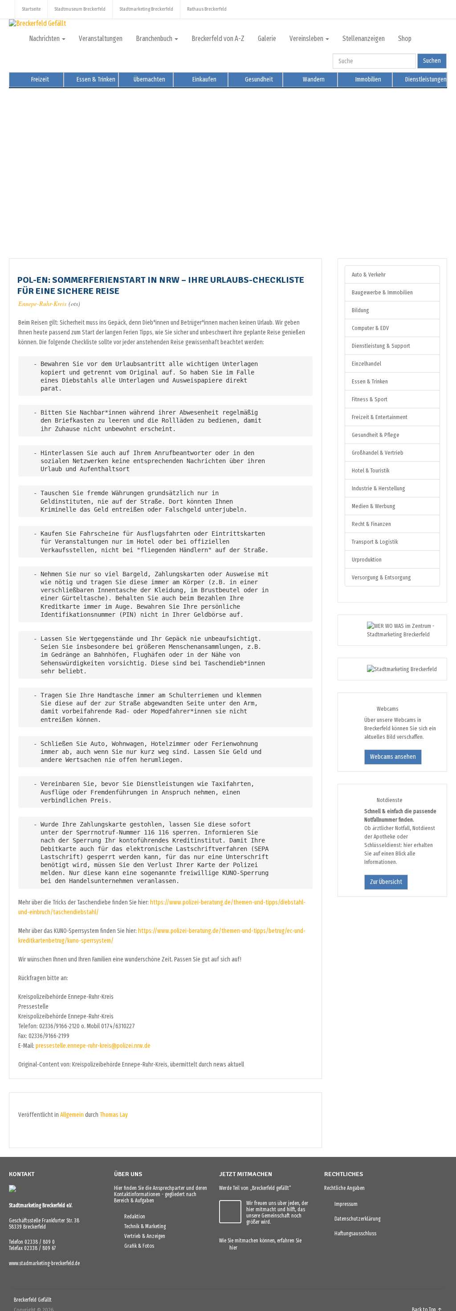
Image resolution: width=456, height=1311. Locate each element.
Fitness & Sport (369, 399)
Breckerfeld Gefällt (33, 1300)
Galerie (267, 38)
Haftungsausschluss (353, 1233)
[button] (23, 166)
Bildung (360, 310)
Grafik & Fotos (137, 1246)
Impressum (344, 1204)
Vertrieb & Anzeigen (142, 1236)
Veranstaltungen (100, 38)
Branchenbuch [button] (155, 38)
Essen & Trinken (95, 79)
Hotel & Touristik (370, 470)
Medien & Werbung (373, 506)
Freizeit (39, 79)
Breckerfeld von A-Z (217, 38)
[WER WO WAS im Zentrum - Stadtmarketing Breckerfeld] (392, 634)
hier (231, 1248)
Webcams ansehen (393, 757)
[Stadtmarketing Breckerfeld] (391, 669)
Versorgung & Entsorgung (381, 577)
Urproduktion (367, 559)
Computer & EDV (370, 328)
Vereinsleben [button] (307, 38)
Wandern (313, 79)
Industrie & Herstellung (378, 488)
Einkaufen (203, 79)
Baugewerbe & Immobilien (382, 292)
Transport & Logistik (375, 541)
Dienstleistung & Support (381, 345)
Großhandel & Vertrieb (377, 452)
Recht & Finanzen (371, 524)
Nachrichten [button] (45, 38)
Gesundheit (258, 79)
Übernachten (148, 79)
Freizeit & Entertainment (379, 417)
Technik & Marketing (143, 1226)
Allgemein (72, 1115)
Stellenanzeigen (363, 38)
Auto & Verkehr (369, 274)
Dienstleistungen (425, 79)
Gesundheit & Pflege (375, 435)
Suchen (432, 61)
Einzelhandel (366, 363)
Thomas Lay (114, 1115)
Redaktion (132, 1216)
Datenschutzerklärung (355, 1219)
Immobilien (367, 79)
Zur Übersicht (386, 882)
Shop (404, 38)
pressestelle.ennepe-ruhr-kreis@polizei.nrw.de (93, 1046)
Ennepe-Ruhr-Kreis (42, 303)
